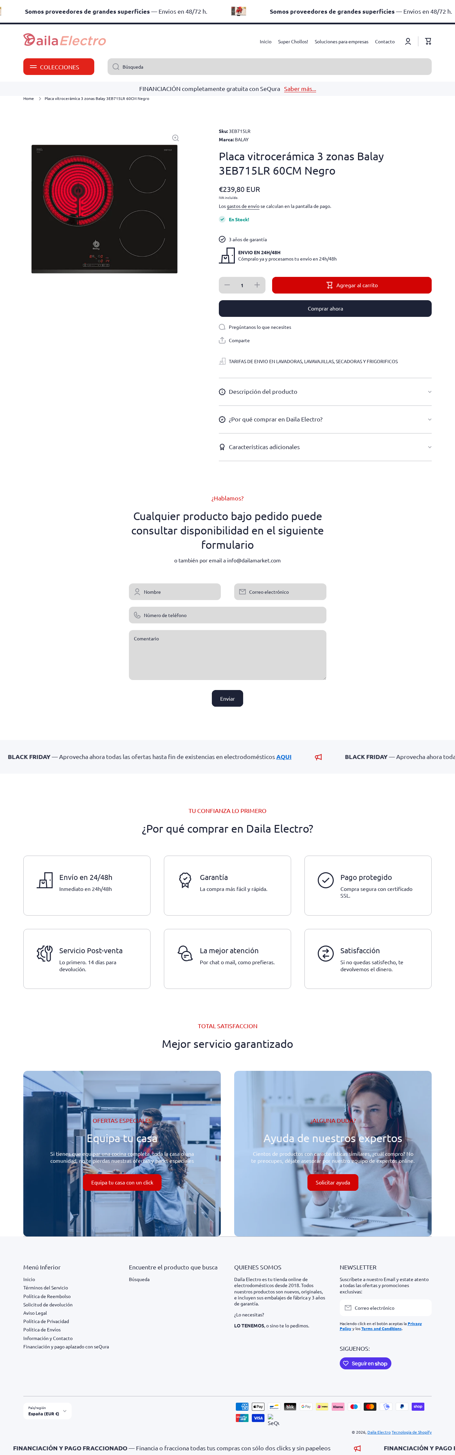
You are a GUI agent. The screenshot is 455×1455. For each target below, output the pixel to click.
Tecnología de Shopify (412, 1432)
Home (28, 98)
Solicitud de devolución (48, 1304)
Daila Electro (379, 1432)
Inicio (29, 1279)
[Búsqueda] (113, 66)
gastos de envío (243, 206)
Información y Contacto (48, 1338)
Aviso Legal (35, 1313)
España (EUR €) (43, 1413)
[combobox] (270, 66)
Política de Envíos (42, 1329)
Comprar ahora (325, 308)
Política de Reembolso (47, 1296)
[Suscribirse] (423, 1307)
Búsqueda (139, 1279)
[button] (428, 41)
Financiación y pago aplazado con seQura (66, 1346)
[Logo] (65, 41)
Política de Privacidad (46, 1321)
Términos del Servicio (45, 1287)
